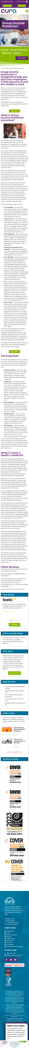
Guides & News (10, 939)
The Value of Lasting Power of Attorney (19, 741)
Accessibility (10, 944)
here (22, 589)
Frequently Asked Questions (14, 946)
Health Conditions (11, 935)
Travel (8, 933)
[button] (27, 11)
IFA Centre (9, 942)
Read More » (16, 735)
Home (2, 68)
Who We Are (10, 940)
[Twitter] (11, 960)
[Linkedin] (15, 960)
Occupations (10, 931)
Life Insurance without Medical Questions (19, 729)
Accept (22, 1041)
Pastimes (9, 937)
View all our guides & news (14, 752)
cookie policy (15, 1046)
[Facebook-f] (7, 960)
